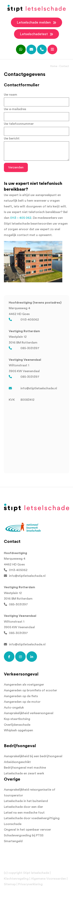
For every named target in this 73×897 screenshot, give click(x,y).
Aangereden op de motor (22, 701)
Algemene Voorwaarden (48, 878)
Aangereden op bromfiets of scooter (30, 690)
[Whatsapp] (21, 49)
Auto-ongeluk (14, 707)
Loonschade (12, 824)
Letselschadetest (34, 34)
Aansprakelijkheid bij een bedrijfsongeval (33, 756)
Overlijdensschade (17, 724)
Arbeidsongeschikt (17, 762)
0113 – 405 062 (20, 217)
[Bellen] (42, 49)
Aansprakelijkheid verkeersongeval (28, 713)
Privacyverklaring (30, 884)
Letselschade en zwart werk (24, 773)
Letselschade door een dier (23, 806)
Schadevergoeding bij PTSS (23, 835)
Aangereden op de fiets (21, 696)
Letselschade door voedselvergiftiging (32, 818)
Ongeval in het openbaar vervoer (27, 829)
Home (53, 66)
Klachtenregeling (16, 878)
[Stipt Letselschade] (36, 8)
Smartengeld (13, 841)
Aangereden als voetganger (24, 684)
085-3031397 (29, 348)
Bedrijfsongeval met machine (25, 767)
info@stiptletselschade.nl (38, 388)
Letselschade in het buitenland (26, 801)
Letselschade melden (34, 22)
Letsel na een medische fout (24, 812)
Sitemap (10, 884)
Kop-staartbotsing (17, 718)
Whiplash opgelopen (18, 730)
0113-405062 (29, 319)
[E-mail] (31, 49)
